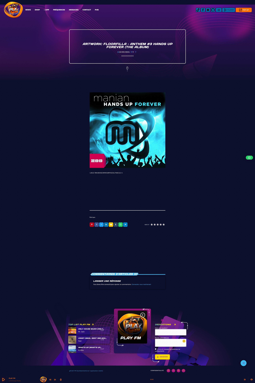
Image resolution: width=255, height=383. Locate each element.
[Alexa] (213, 10)
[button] (249, 158)
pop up (244, 10)
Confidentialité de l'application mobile (90, 371)
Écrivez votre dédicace (170, 340)
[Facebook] (203, 10)
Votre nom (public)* (161, 328)
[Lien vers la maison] (13, 10)
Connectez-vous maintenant (141, 284)
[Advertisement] (127, 189)
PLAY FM (130, 338)
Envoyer (162, 357)
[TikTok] (198, 10)
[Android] (208, 10)
